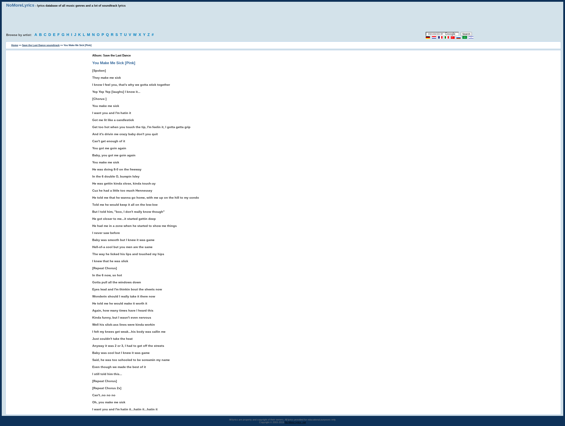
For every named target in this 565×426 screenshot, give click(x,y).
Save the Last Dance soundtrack (41, 45)
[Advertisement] (282, 20)
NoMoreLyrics (20, 5)
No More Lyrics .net (295, 422)
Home (14, 45)
